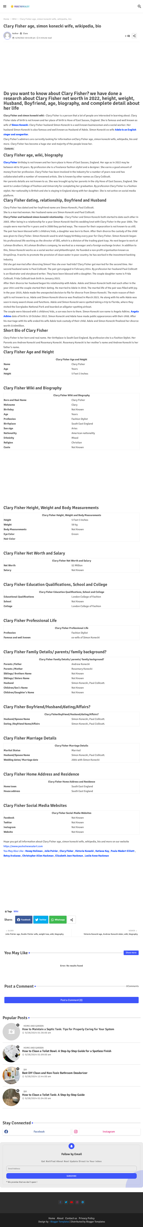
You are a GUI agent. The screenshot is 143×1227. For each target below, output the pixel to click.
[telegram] (83, 1202)
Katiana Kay (102, 851)
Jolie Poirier (51, 851)
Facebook (26, 919)
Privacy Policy (87, 1218)
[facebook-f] (60, 1202)
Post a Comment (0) (71, 1000)
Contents (9, 148)
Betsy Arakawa (12, 855)
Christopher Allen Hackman (38, 855)
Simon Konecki (20, 125)
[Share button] (71, 920)
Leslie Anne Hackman (97, 855)
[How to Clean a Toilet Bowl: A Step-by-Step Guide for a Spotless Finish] (11, 1053)
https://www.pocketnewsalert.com (23, 846)
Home (6, 19)
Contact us (71, 1218)
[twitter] (66, 1202)
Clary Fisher (10, 162)
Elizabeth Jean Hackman (69, 855)
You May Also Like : (14, 851)
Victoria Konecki (84, 851)
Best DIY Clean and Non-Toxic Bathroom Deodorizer (55, 1073)
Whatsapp (60, 919)
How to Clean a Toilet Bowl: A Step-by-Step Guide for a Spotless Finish (66, 1051)
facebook (39, 1131)
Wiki (14, 19)
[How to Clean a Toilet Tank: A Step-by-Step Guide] (11, 1097)
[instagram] (77, 1202)
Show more (131, 952)
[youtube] (71, 1202)
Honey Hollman (34, 851)
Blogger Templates (59, 1221)
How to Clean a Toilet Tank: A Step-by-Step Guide (53, 1095)
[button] (139, 6)
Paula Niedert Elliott (123, 851)
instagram (109, 1131)
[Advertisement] (71, 66)
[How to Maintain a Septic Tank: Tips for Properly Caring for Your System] (11, 1031)
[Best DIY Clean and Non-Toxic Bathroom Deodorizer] (11, 1075)
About (60, 1218)
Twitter (42, 919)
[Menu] (4, 6)
